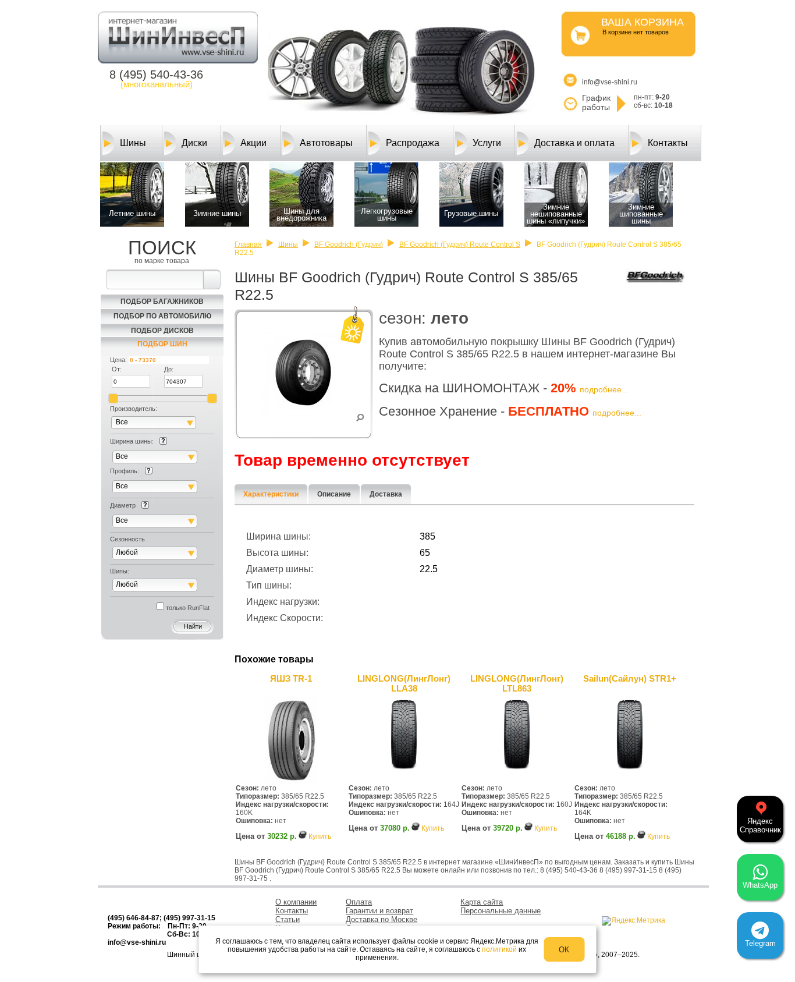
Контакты (668, 143)
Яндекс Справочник (760, 825)
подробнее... (604, 389)
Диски (194, 143)
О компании (296, 902)
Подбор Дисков (162, 331)
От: (117, 369)
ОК (564, 949)
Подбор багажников (162, 301)
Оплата (359, 902)
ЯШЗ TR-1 (291, 678)
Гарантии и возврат (379, 910)
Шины (133, 143)
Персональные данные (500, 910)
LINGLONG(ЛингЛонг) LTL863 (516, 683)
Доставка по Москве (381, 919)
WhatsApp (760, 885)
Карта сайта (481, 902)
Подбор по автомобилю (162, 316)
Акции (253, 143)
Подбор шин (162, 344)
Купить (319, 836)
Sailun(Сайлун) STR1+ (629, 678)
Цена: (118, 359)
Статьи (287, 919)
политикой (499, 949)
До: (168, 369)
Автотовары (326, 143)
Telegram (760, 943)
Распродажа (412, 143)
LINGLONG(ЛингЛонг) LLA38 (403, 683)
